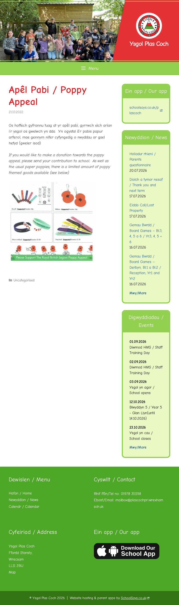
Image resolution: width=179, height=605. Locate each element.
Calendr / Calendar (24, 507)
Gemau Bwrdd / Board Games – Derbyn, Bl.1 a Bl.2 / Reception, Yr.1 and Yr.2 (145, 267)
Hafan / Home (20, 493)
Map (12, 572)
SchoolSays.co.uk (133, 598)
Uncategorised (24, 280)
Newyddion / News (23, 500)
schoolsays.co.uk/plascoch (144, 110)
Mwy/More (137, 293)
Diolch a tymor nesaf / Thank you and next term (146, 185)
